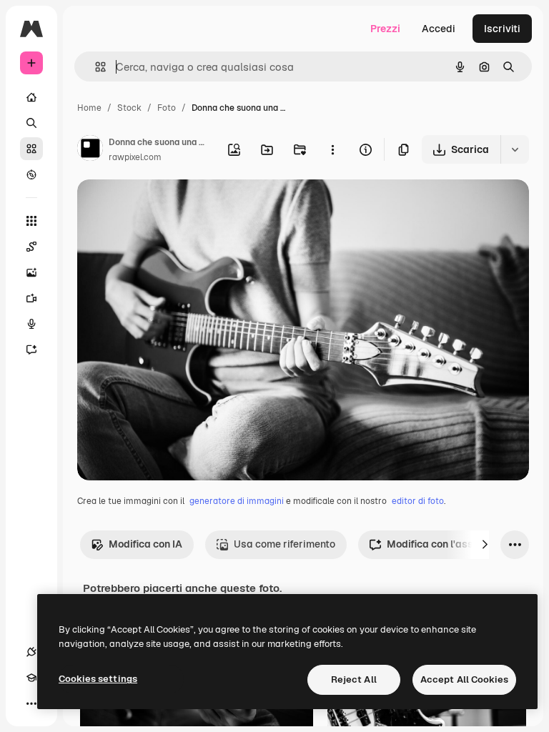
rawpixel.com (135, 157)
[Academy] (31, 677)
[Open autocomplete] (94, 66)
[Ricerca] (31, 123)
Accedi (438, 28)
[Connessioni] (31, 651)
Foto (166, 108)
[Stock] (31, 148)
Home (89, 108)
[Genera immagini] (31, 272)
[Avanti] (485, 544)
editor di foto (418, 501)
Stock (129, 108)
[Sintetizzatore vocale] (31, 323)
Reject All (354, 679)
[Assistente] (31, 349)
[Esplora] (31, 174)
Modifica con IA (145, 544)
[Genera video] (31, 298)
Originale (171, 207)
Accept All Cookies (464, 679)
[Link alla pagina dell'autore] (90, 150)
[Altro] (31, 703)
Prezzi (385, 28)
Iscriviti (502, 28)
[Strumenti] (31, 220)
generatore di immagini (236, 501)
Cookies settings (98, 679)
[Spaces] (31, 246)
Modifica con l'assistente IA (453, 544)
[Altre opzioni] (332, 149)
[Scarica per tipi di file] (514, 149)
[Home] (31, 97)
